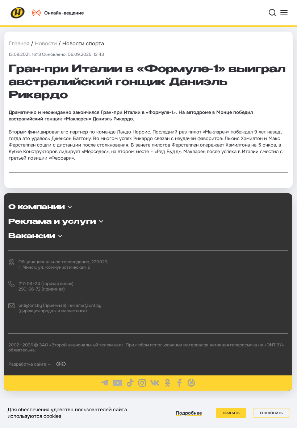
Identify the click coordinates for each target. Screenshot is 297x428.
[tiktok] (130, 383)
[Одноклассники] (167, 383)
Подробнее (189, 413)
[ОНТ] (18, 12)
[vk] (154, 383)
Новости (46, 43)
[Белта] (59, 364)
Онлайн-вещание (64, 13)
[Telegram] (105, 383)
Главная (19, 43)
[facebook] (179, 383)
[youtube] (117, 383)
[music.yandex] (192, 383)
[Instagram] (142, 383)
